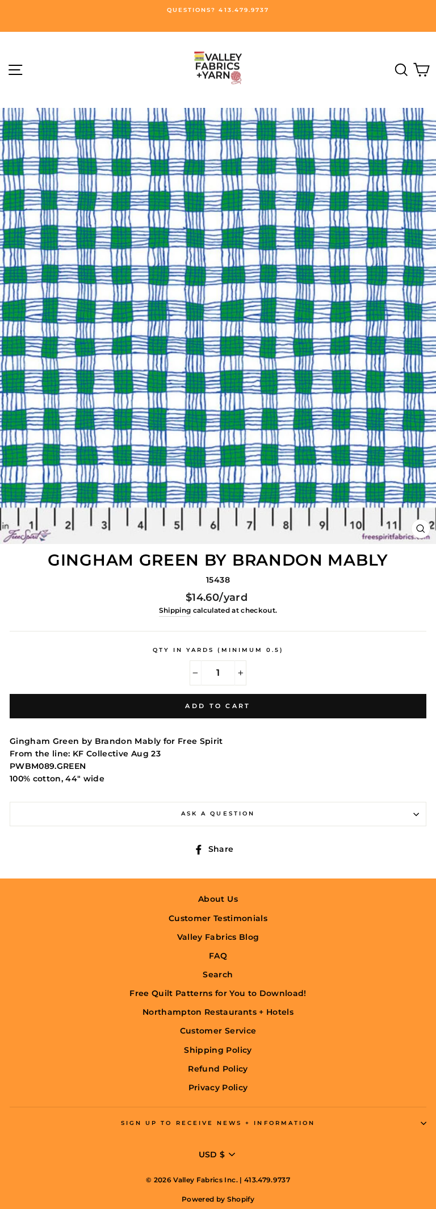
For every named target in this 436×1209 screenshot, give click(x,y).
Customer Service (218, 1030)
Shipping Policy (217, 1050)
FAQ (218, 955)
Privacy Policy (218, 1087)
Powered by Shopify (218, 1199)
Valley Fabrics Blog (218, 937)
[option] (218, 10)
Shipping (175, 610)
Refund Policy (218, 1068)
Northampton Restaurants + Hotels (218, 1011)
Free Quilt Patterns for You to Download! (218, 993)
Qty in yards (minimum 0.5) (218, 650)
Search (218, 974)
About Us (218, 898)
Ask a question (218, 813)
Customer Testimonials (218, 918)
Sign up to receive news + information (218, 1123)
